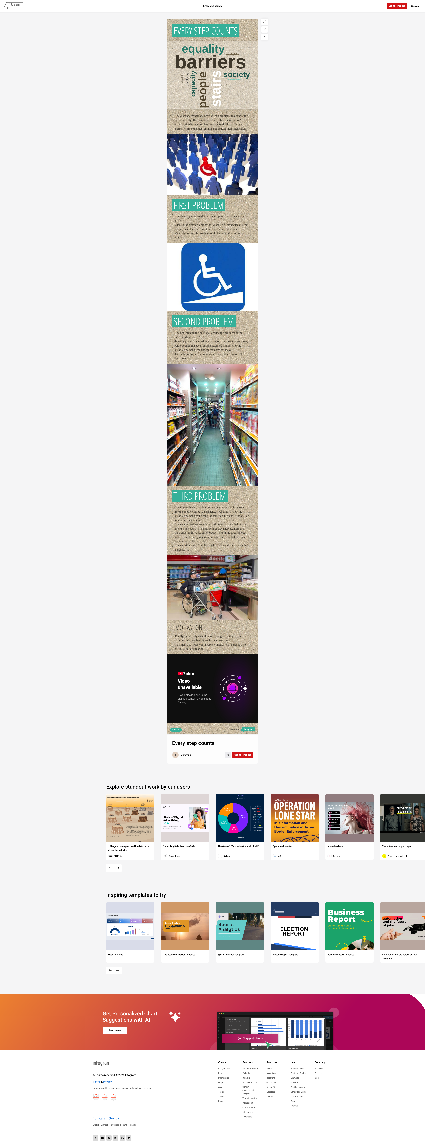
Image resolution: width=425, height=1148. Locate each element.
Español (123, 1125)
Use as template (397, 5)
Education (270, 1092)
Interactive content (250, 1068)
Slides (221, 1096)
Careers (318, 1073)
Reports (221, 1073)
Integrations (247, 1112)
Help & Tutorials (297, 1068)
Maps (220, 1082)
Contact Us (99, 1118)
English (96, 1125)
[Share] (264, 29)
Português (114, 1125)
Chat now (114, 1118)
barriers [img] (210, 61)
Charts (221, 1087)
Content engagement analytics (248, 1090)
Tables (221, 1092)
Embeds (246, 1073)
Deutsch (104, 1125)
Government (271, 1082)
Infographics (224, 1068)
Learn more (115, 1030)
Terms (96, 1081)
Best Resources (298, 1087)
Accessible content (251, 1082)
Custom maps (248, 1107)
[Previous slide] (110, 868)
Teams (269, 1096)
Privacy (107, 1081)
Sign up (415, 6)
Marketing (270, 1073)
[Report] (264, 37)
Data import (247, 1103)
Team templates (249, 1098)
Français (132, 1125)
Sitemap (294, 1105)
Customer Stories (298, 1073)
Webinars (295, 1082)
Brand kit (246, 1078)
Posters (221, 1101)
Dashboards (223, 1078)
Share (176, 730)
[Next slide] (118, 868)
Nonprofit (270, 1087)
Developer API (297, 1096)
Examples (295, 1078)
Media (269, 1068)
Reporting (270, 1078)
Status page (296, 1101)
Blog (317, 1078)
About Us (319, 1068)
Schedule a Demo (298, 1092)
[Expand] (264, 22)
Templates (247, 1116)
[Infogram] (13, 6)
